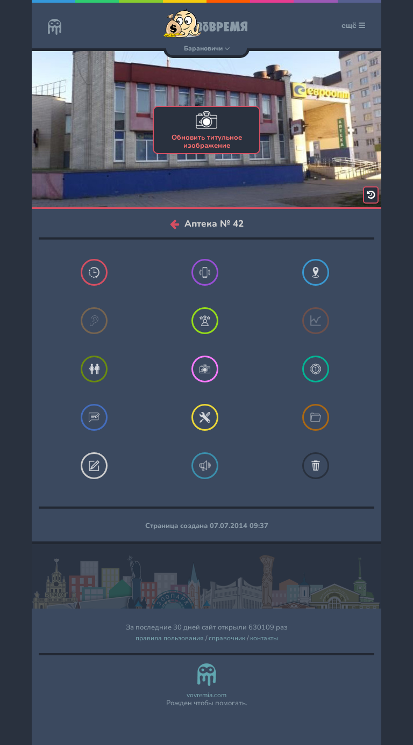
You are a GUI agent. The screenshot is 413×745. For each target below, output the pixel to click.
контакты (264, 638)
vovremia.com (206, 695)
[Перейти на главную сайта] (54, 28)
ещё (350, 25)
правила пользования (170, 638)
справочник (227, 638)
